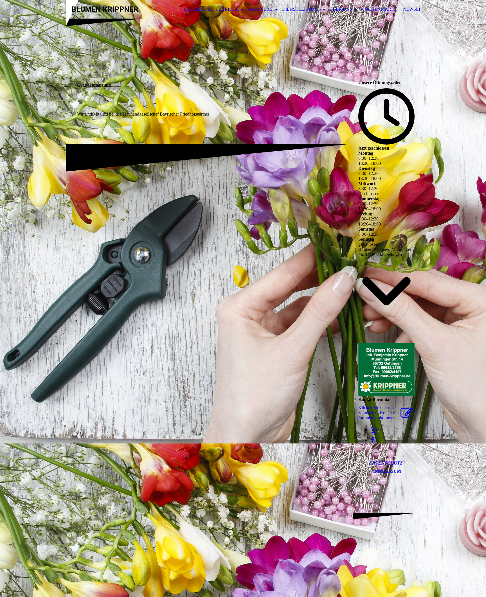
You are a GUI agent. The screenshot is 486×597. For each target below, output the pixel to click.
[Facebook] (373, 440)
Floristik (227, 9)
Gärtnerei (261, 9)
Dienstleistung (301, 9)
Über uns (340, 9)
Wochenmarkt (379, 9)
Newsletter (418, 9)
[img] (243, 46)
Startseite (197, 9)
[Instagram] (374, 430)
